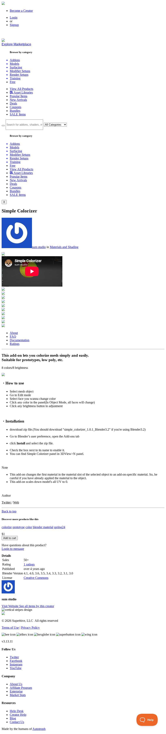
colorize (7, 527)
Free (12, 82)
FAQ (13, 336)
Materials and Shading (64, 247)
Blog (13, 718)
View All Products (21, 89)
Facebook (16, 661)
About (14, 333)
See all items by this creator (36, 606)
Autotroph (39, 729)
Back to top (9, 511)
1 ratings (29, 564)
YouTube (15, 668)
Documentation (19, 340)
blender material (43, 527)
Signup (14, 25)
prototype (19, 527)
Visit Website (10, 606)
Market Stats (18, 695)
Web (16, 502)
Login (13, 17)
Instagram (16, 664)
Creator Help (18, 714)
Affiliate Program (21, 687)
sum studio (39, 247)
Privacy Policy (30, 627)
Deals (13, 103)
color (29, 527)
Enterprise (16, 691)
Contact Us (17, 722)
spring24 (59, 527)
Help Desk (16, 711)
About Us (16, 684)
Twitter (7, 502)
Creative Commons (36, 577)
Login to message (13, 548)
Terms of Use (10, 627)
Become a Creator (21, 10)
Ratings (14, 344)
